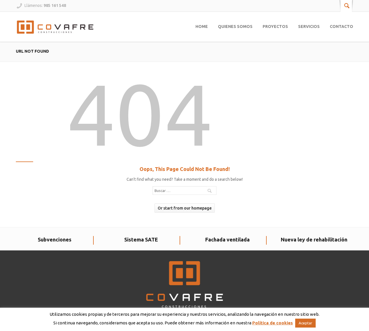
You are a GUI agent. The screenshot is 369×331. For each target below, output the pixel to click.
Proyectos (275, 26)
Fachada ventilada (227, 239)
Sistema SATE (141, 239)
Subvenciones (54, 239)
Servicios (309, 26)
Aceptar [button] (305, 323)
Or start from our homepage (185, 208)
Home (201, 26)
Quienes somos (235, 26)
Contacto (341, 26)
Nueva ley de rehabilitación (314, 239)
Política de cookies (272, 322)
